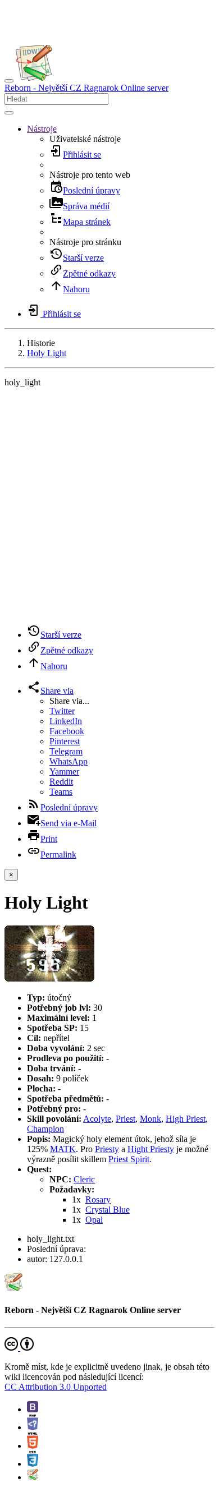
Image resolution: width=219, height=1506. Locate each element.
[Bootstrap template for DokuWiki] (32, 1409)
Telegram (66, 751)
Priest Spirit (128, 1159)
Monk (150, 1118)
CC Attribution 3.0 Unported (55, 1387)
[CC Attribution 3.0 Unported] (19, 1347)
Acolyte (97, 1118)
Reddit (61, 781)
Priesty (107, 1149)
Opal (94, 1219)
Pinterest (64, 741)
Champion (45, 1129)
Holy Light (46, 353)
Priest (125, 1118)
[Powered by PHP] (32, 1427)
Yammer (64, 771)
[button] (42, 128)
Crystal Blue (107, 1209)
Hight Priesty (150, 1149)
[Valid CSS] (32, 1463)
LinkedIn (65, 721)
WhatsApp (68, 761)
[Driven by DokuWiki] (32, 1477)
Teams (60, 791)
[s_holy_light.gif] (49, 978)
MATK (63, 1149)
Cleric (84, 1179)
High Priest (186, 1118)
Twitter (62, 711)
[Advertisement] (109, 506)
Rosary (98, 1199)
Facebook (66, 731)
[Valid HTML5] (32, 1445)
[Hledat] (8, 112)
